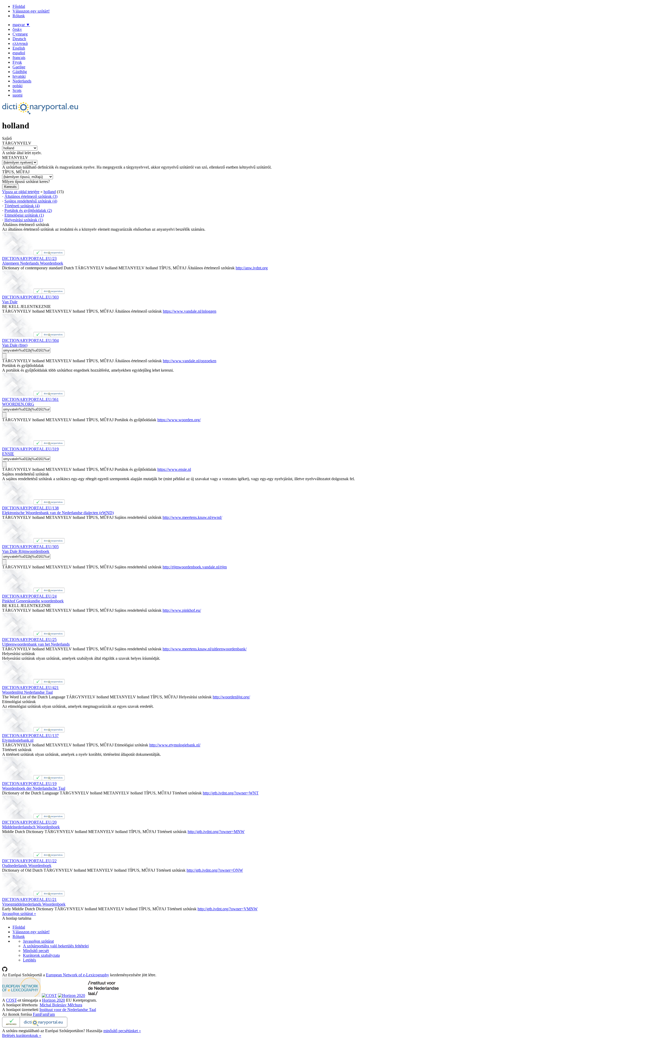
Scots (17, 90)
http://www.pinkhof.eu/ (182, 610)
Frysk (17, 62)
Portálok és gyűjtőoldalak (28, 210)
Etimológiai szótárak (24, 215)
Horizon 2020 (53, 1000)
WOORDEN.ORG (18, 404)
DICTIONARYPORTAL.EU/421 (30, 687)
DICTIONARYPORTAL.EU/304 (30, 340)
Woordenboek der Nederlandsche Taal (33, 788)
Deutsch (19, 39)
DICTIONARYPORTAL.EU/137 (30, 735)
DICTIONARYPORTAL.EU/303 (30, 297)
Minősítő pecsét (36, 950)
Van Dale (9, 302)
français (19, 57)
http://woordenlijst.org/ (231, 697)
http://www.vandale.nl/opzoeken (189, 361)
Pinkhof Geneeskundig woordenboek (33, 601)
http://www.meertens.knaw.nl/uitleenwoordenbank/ (205, 649)
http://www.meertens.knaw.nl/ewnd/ (192, 517)
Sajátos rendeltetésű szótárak (30, 201)
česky (17, 29)
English (19, 48)
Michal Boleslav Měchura (61, 1005)
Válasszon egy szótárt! (31, 11)
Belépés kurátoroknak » (21, 1035)
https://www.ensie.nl (174, 469)
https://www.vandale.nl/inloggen (189, 311)
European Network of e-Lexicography (77, 975)
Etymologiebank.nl (17, 740)
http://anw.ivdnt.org (252, 268)
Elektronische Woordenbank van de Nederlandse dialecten (58, 512)
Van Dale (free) (14, 345)
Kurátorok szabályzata (41, 955)
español (19, 53)
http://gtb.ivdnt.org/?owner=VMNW (228, 909)
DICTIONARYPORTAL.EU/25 (29, 639)
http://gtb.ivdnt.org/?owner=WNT (231, 793)
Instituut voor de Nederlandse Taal (67, 1009)
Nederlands (22, 81)
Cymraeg (20, 34)
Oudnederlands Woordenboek (26, 865)
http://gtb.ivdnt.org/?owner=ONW (215, 870)
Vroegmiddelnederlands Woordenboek (33, 904)
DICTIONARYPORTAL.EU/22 (29, 861)
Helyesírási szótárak (23, 220)
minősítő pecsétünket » (122, 1031)
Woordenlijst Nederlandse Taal (27, 692)
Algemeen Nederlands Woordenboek (32, 263)
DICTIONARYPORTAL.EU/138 (30, 508)
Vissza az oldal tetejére (20, 191)
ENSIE (8, 453)
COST (11, 1000)
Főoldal (19, 6)
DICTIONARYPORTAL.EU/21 (29, 899)
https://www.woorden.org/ (179, 420)
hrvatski (19, 76)
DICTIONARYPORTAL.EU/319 (30, 449)
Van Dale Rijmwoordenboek (25, 551)
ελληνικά (20, 43)
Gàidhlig (20, 71)
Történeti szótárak (22, 206)
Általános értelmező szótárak (30, 196)
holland (50, 191)
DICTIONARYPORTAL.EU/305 (30, 546)
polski (17, 86)
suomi (17, 95)
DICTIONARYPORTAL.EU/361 (30, 399)
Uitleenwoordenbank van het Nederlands (36, 644)
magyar (21, 24)
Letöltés (29, 960)
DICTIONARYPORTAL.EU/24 (29, 596)
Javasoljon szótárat (38, 941)
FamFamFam (44, 1014)
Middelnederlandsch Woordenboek (31, 827)
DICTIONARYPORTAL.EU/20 (29, 822)
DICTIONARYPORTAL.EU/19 (29, 783)
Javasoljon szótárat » (19, 913)
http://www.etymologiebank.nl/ (174, 745)
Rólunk (19, 16)
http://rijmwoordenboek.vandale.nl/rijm (195, 567)
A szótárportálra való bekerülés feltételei (56, 946)
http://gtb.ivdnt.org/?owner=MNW (216, 831)
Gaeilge (19, 67)
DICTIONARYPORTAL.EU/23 (29, 258)
